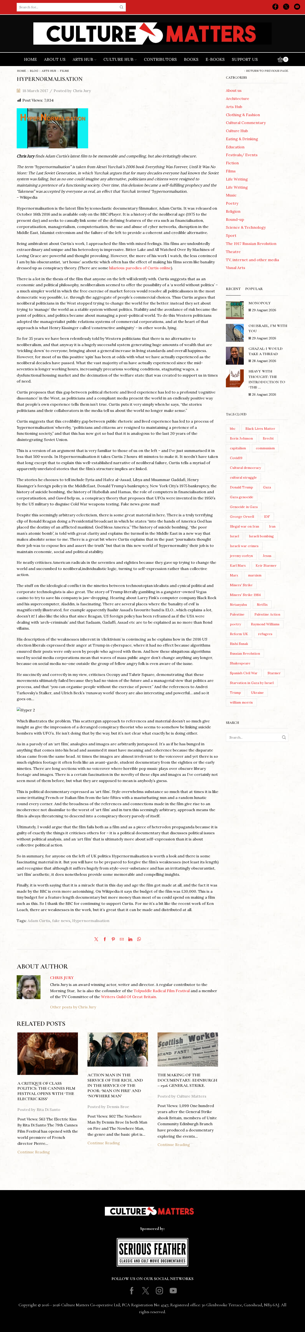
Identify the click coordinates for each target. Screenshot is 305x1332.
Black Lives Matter (260, 428)
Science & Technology (246, 227)
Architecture (237, 98)
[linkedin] (130, 939)
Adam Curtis (39, 920)
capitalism (238, 448)
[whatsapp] (138, 939)
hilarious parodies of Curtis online (140, 267)
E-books (215, 59)
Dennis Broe (118, 1106)
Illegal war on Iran (244, 526)
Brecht (268, 438)
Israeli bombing (261, 536)
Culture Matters (191, 1096)
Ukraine (257, 692)
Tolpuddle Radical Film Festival (162, 990)
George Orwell (242, 516)
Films (64, 70)
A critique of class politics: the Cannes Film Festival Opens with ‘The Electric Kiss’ (46, 1091)
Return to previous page (267, 70)
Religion (233, 211)
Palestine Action (267, 614)
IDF (267, 516)
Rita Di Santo (48, 1109)
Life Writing (237, 179)
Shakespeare (240, 663)
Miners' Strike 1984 (245, 595)
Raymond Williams (265, 624)
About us (234, 90)
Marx (234, 575)
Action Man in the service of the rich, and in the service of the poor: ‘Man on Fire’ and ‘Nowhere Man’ (115, 1085)
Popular (254, 288)
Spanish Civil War (244, 673)
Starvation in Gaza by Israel (252, 683)
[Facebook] (275, 7)
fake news (61, 920)
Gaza (267, 487)
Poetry (232, 203)
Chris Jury (82, 90)
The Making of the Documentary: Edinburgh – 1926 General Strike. (187, 1080)
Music (231, 195)
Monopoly (260, 303)
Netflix (262, 604)
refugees (265, 634)
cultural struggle (243, 477)
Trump (235, 692)
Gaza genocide (241, 497)
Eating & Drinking (242, 138)
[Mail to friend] (121, 939)
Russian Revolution (245, 653)
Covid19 (236, 458)
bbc (232, 428)
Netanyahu (238, 604)
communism (265, 448)
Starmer (274, 673)
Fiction (232, 163)
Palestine (237, 614)
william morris (241, 702)
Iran (272, 526)
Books (191, 59)
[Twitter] (286, 7)
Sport (231, 235)
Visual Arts (235, 267)
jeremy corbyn (241, 556)
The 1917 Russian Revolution (251, 243)
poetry (235, 624)
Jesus (267, 556)
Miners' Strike (241, 585)
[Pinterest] (113, 939)
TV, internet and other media (252, 259)
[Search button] (121, 7)
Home (30, 59)
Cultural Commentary (246, 122)
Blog (34, 70)
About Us (55, 59)
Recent (233, 288)
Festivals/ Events (242, 154)
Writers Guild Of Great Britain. (129, 996)
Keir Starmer (266, 565)
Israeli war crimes (244, 546)
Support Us (245, 59)
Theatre (233, 251)
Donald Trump (241, 487)
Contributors (160, 59)
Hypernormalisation (90, 920)
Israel (234, 536)
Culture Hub (118, 59)
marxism (254, 575)
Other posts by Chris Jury (73, 1007)
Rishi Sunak (239, 644)
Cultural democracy (245, 468)
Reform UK (239, 634)
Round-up (235, 219)
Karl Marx (238, 565)
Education (235, 147)
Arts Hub (83, 59)
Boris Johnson (241, 438)
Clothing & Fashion (243, 114)
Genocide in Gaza (244, 507)
